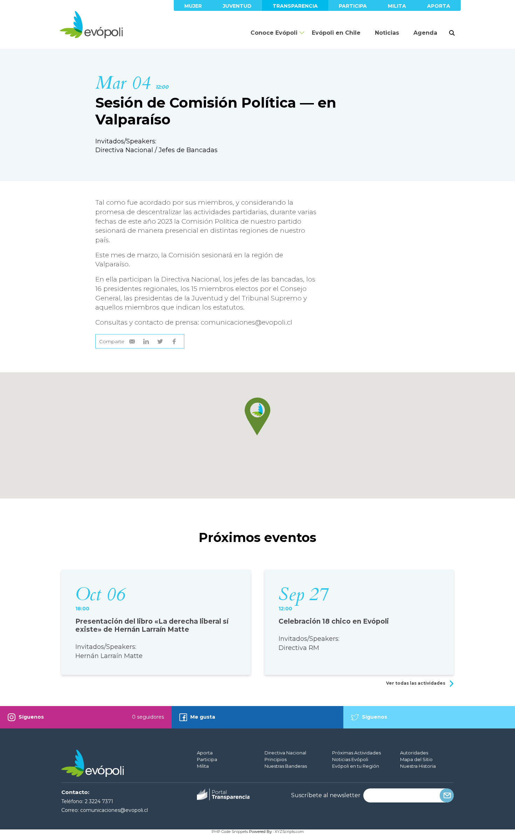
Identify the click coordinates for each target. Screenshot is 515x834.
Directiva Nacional (285, 752)
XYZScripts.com (289, 831)
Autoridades (414, 752)
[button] (257, 416)
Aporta (438, 6)
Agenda (425, 32)
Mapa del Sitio (416, 759)
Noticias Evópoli (350, 759)
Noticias (387, 32)
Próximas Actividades (356, 752)
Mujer (193, 6)
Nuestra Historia (418, 766)
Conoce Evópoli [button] (273, 32)
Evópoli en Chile (336, 32)
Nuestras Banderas (286, 766)
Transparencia (295, 6)
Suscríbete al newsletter (325, 795)
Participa (353, 6)
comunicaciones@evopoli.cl (114, 810)
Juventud (237, 6)
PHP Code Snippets (230, 831)
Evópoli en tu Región (355, 766)
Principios (276, 759)
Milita (397, 6)
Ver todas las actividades (416, 683)
